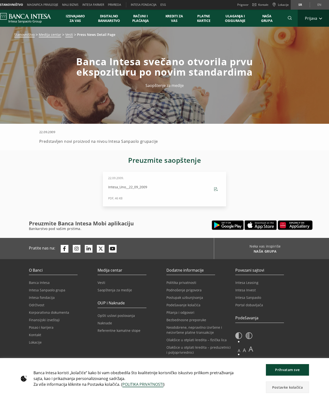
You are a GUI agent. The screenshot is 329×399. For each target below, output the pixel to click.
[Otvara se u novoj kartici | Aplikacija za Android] (228, 225)
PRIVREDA (114, 5)
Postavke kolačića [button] (287, 387)
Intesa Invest (245, 290)
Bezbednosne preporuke (186, 320)
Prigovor (243, 5)
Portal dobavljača (249, 305)
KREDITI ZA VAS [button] (172, 18)
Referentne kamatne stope (119, 330)
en (319, 5)
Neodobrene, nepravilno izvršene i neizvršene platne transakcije (194, 330)
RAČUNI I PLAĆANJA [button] (140, 18)
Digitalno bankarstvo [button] (109, 18)
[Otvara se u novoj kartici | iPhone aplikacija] (260, 225)
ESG (163, 5)
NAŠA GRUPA (267, 18)
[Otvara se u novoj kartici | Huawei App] (295, 225)
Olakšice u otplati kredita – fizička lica (196, 340)
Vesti (69, 34)
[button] (290, 18)
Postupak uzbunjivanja (184, 297)
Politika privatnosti (181, 282)
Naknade (105, 323)
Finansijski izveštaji (44, 320)
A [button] (239, 350)
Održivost (36, 305)
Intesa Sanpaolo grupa (47, 290)
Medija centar (50, 34)
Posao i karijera (41, 327)
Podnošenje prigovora (184, 290)
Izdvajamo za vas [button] (77, 18)
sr (300, 5)
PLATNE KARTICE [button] (204, 18)
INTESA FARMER (93, 5)
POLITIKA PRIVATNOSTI (142, 384)
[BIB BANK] (28, 18)
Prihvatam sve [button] (287, 369)
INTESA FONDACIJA (144, 5)
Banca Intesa (39, 282)
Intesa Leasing (246, 282)
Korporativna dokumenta (49, 312)
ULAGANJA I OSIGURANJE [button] (235, 18)
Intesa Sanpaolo (248, 297)
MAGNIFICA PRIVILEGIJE (42, 5)
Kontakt (263, 5)
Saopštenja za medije (115, 290)
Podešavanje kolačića (183, 305)
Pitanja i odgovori (180, 312)
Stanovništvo (24, 34)
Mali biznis (70, 5)
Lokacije (35, 342)
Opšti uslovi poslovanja (116, 315)
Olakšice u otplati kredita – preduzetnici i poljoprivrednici (198, 350)
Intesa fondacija (42, 297)
